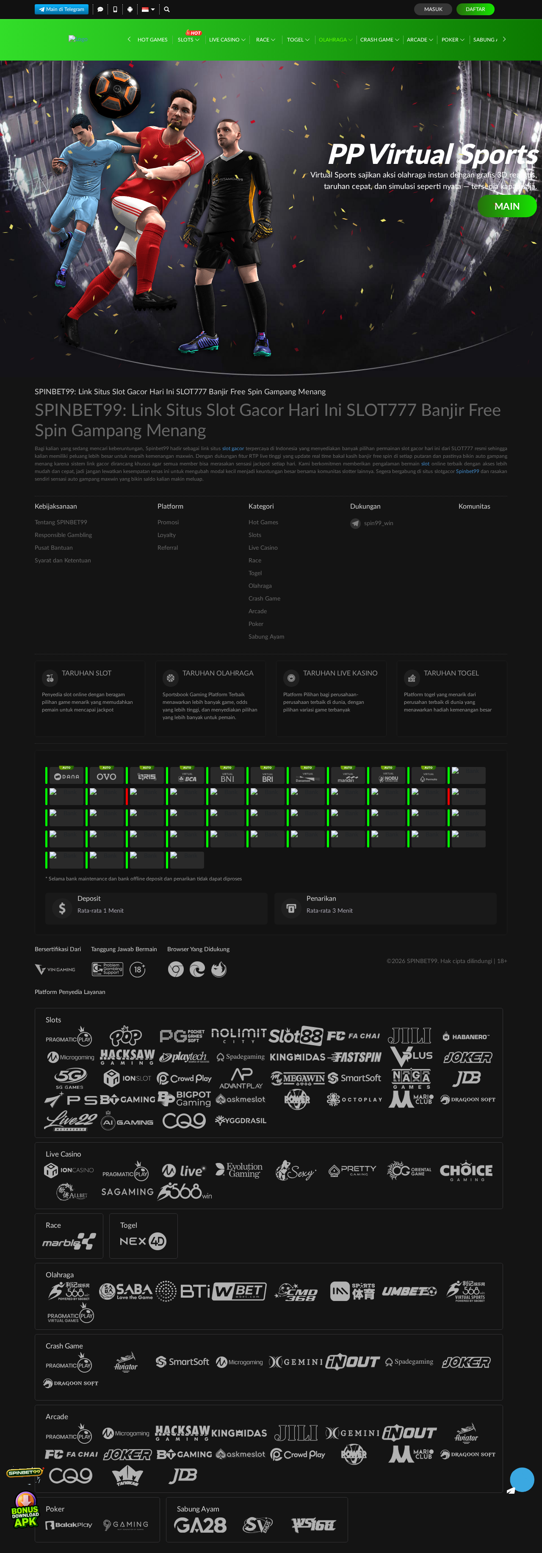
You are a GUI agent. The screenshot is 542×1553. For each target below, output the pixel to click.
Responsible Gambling (63, 535)
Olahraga (333, 39)
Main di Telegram (65, 9)
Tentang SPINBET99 (61, 523)
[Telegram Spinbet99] (520, 1480)
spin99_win (378, 523)
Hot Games (153, 39)
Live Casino (225, 39)
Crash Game (377, 39)
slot (425, 463)
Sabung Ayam (492, 39)
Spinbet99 (467, 471)
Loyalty (167, 535)
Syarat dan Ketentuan (63, 561)
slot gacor (233, 448)
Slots (186, 39)
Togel (296, 39)
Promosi (168, 523)
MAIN (507, 206)
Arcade (418, 39)
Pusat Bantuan (54, 548)
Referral (168, 548)
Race (263, 39)
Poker (451, 39)
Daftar (475, 9)
